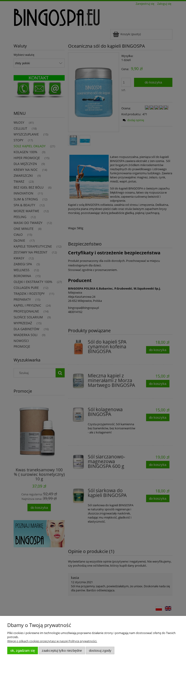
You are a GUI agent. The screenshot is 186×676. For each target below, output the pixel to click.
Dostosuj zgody (100, 650)
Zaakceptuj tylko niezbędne (62, 650)
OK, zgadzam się (22, 650)
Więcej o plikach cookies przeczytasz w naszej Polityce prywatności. (52, 641)
